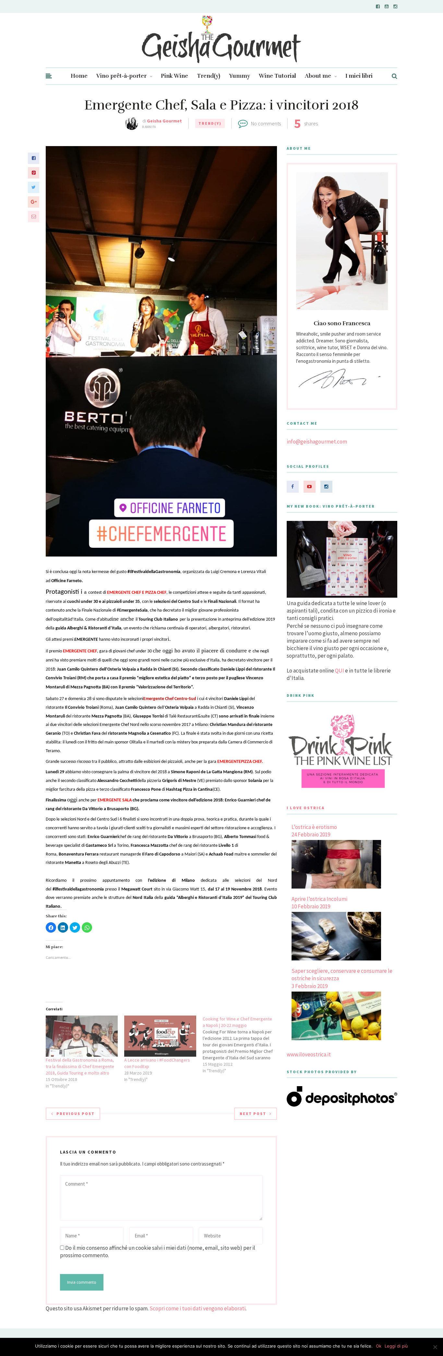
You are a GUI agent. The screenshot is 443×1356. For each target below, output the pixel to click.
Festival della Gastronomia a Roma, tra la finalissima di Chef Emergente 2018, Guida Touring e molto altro (80, 1066)
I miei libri (359, 76)
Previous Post (75, 1113)
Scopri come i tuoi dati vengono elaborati (197, 1308)
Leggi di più (396, 1346)
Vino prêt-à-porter (121, 76)
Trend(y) (208, 76)
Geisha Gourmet (164, 121)
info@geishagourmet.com (317, 441)
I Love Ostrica (306, 807)
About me (318, 76)
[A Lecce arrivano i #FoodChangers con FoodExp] (160, 1036)
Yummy (239, 76)
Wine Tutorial (277, 76)
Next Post (253, 1113)
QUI (339, 670)
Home (79, 76)
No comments (266, 123)
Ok (378, 1346)
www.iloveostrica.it (309, 1054)
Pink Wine (174, 76)
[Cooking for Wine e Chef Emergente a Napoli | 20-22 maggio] (242, 1045)
